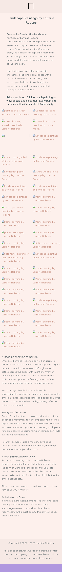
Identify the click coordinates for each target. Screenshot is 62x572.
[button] (30, 6)
